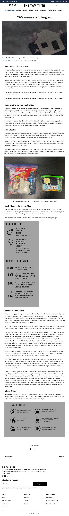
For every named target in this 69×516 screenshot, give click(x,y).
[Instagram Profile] (10, 5)
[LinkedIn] (38, 449)
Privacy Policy (38, 488)
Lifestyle (18, 10)
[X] (34, 449)
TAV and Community (10, 10)
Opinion (36, 10)
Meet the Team (5, 507)
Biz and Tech (43, 10)
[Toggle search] (56, 5)
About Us (58, 1)
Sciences (24, 10)
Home (3, 58)
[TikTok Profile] (15, 5)
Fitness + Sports (52, 10)
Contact (26, 501)
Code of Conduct (50, 504)
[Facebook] (30, 449)
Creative (31, 10)
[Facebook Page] (12, 5)
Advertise (26, 504)
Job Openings (5, 504)
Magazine (60, 10)
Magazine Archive (6, 501)
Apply (52, 1)
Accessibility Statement (52, 501)
